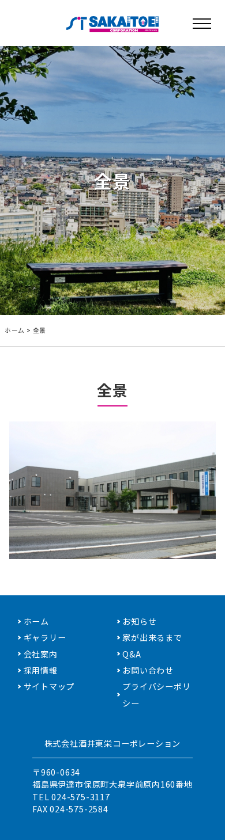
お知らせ (139, 621)
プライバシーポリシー (156, 694)
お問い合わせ (148, 670)
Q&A (131, 654)
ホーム (15, 330)
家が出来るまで (152, 637)
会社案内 (41, 654)
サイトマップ (49, 686)
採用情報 (41, 670)
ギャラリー (45, 637)
